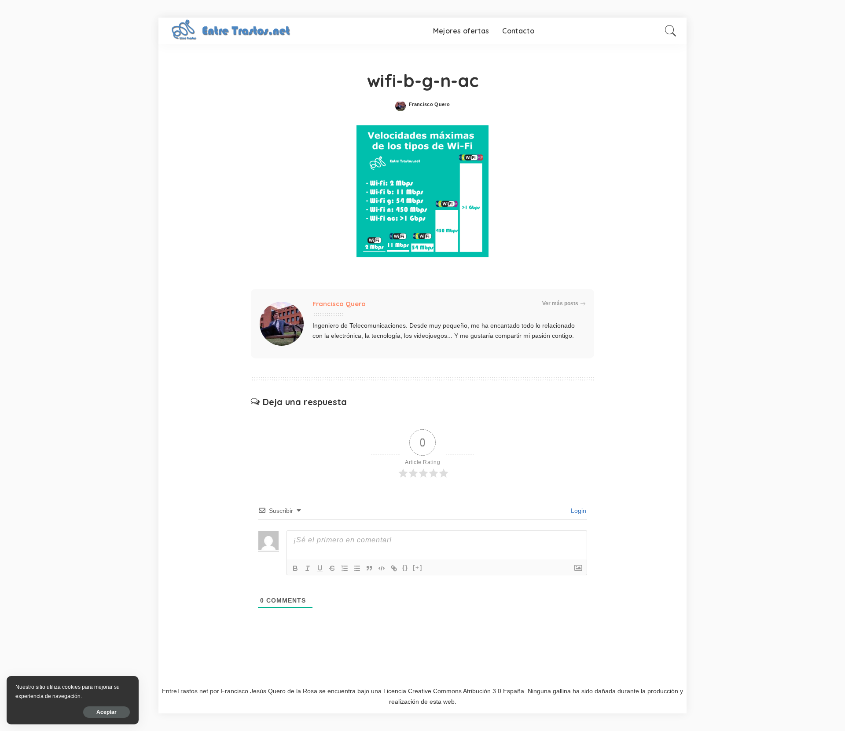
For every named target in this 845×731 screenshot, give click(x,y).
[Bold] (295, 568)
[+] (417, 567)
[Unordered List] (357, 568)
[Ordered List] (344, 568)
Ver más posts (560, 303)
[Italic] (307, 568)
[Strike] (332, 568)
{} (405, 567)
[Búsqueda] (671, 31)
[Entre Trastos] (232, 31)
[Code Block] (381, 568)
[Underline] (320, 568)
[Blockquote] (369, 568)
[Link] (394, 568)
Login (577, 510)
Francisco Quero (429, 104)
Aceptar (106, 712)
